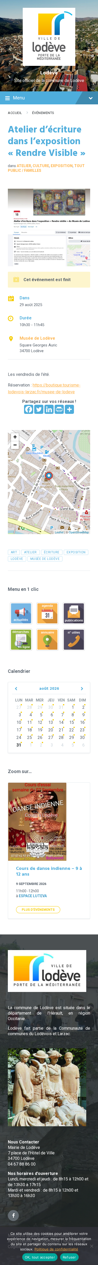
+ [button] (15, 437)
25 (29, 737)
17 (18, 730)
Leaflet (59, 532)
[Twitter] (38, 409)
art (14, 552)
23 (82, 730)
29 (40, 707)
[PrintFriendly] (59, 409)
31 (61, 707)
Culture (41, 166)
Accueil (15, 113)
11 (29, 722)
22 (71, 730)
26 (40, 737)
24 (18, 737)
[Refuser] (91, 1246)
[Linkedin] (49, 409)
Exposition (62, 166)
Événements (43, 113)
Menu (19, 97)
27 (18, 707)
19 (40, 730)
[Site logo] (49, 64)
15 (71, 722)
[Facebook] (28, 409)
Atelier (24, 166)
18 (29, 730)
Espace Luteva (33, 896)
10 (18, 722)
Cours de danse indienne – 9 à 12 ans (49, 871)
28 (29, 707)
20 (50, 730)
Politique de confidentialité (56, 1249)
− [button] (15, 445)
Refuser (69, 1257)
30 (50, 707)
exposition (76, 552)
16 (82, 722)
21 (61, 730)
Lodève (49, 73)
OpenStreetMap (79, 532)
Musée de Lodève (37, 338)
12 (40, 722)
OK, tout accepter (40, 1257)
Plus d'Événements (38, 910)
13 (50, 722)
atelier (30, 552)
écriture (52, 552)
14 (61, 722)
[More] (69, 409)
